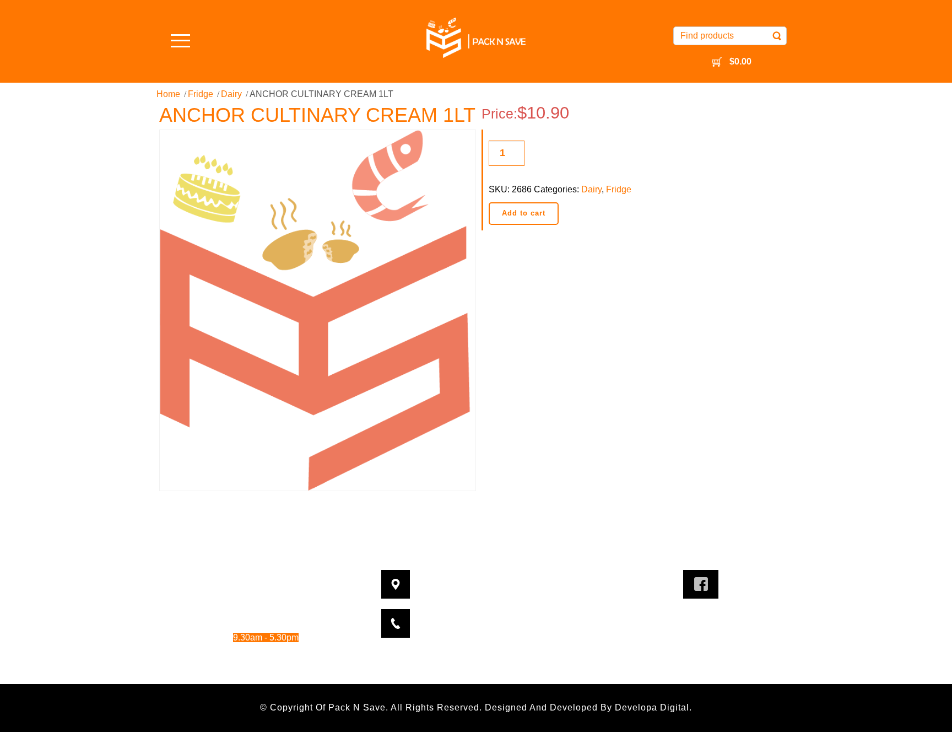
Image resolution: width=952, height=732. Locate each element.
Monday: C (240, 577)
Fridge (200, 94)
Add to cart (523, 213)
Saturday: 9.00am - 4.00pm (251, 652)
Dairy (231, 94)
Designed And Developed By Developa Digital (587, 707)
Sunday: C (240, 667)
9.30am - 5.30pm (277, 607)
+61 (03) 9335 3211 (495, 616)
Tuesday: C (240, 593)
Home (168, 94)
